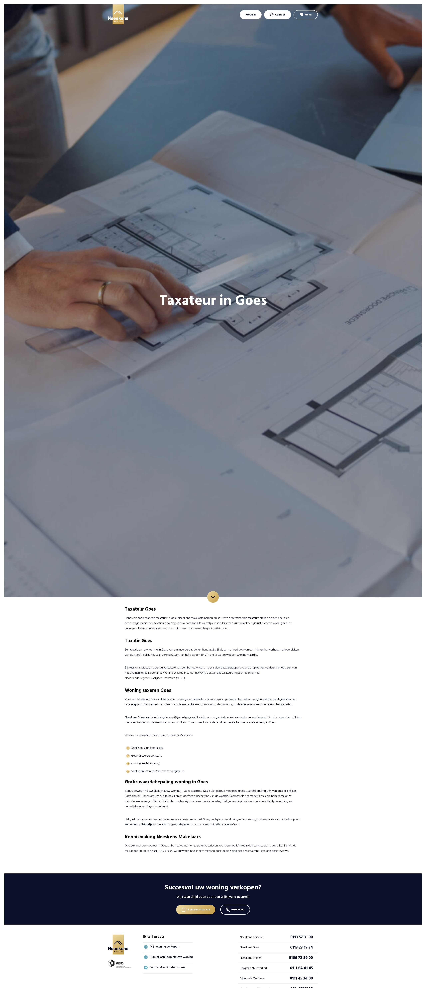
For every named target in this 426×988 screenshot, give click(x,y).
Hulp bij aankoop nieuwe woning (171, 957)
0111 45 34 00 (301, 978)
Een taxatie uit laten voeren (168, 967)
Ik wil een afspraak (198, 909)
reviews (283, 850)
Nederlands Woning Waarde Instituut (171, 672)
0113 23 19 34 (301, 947)
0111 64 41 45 (301, 968)
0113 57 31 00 (301, 937)
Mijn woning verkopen (164, 946)
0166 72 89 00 (301, 957)
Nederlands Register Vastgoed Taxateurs (150, 678)
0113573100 (237, 909)
